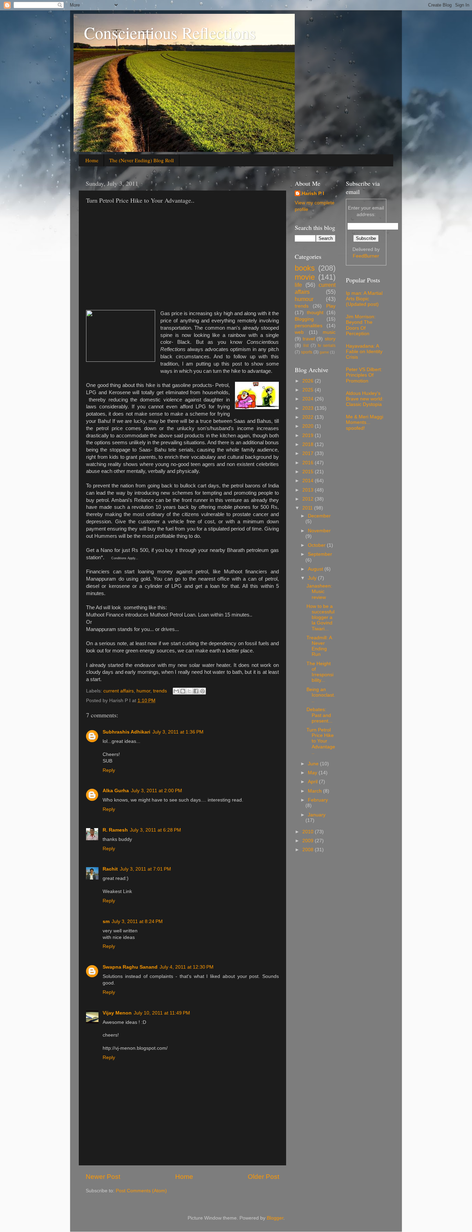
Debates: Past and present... (319, 715)
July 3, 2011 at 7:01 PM (145, 869)
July (313, 578)
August (316, 569)
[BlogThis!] (182, 691)
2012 (308, 499)
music (329, 332)
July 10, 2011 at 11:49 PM (162, 1013)
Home (91, 160)
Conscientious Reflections (170, 32)
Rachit (110, 869)
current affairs (118, 690)
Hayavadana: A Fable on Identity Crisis (364, 351)
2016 (308, 462)
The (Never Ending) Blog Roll (141, 160)
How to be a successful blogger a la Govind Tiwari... (320, 617)
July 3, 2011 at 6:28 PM (155, 830)
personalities (308, 325)
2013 (308, 490)
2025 (308, 389)
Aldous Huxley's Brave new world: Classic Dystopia (365, 399)
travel (309, 338)
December (319, 515)
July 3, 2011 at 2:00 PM (156, 790)
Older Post (263, 1176)
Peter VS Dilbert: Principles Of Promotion (364, 375)
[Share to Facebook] (195, 691)
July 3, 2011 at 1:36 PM (178, 732)
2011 (308, 508)
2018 (308, 444)
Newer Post (103, 1176)
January (316, 814)
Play (331, 306)
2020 (308, 426)
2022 (308, 417)
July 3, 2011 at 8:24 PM (137, 921)
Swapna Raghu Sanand (130, 967)
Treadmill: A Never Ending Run (319, 646)
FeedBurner (366, 256)
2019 (308, 435)
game (324, 352)
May (313, 772)
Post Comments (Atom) (141, 1190)
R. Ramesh (115, 830)
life (298, 285)
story (330, 338)
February (318, 800)
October (317, 545)
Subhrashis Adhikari (126, 732)
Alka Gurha (116, 790)
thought (315, 312)
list (306, 345)
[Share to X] (189, 691)
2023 (308, 408)
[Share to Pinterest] (202, 691)
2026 (308, 381)
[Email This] (176, 691)
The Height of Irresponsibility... (319, 672)
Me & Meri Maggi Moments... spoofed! (364, 422)
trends (160, 690)
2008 (308, 849)
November (319, 530)
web (299, 332)
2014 (308, 480)
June (314, 763)
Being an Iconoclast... (320, 695)
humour (304, 299)
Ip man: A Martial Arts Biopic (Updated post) (364, 299)
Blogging (304, 319)
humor (143, 690)
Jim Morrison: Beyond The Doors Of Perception (361, 325)
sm (106, 921)
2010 (308, 831)
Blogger (275, 1218)
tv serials (327, 345)
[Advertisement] (144, 260)
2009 (308, 840)
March (315, 791)
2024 (308, 398)
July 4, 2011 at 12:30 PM (187, 967)
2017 (308, 453)
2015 (308, 471)
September (320, 554)
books (305, 268)
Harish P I (313, 193)
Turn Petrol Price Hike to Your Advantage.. (320, 741)
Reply (109, 770)
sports (306, 352)
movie (305, 277)
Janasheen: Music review (319, 591)
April (313, 781)
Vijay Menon (117, 1013)
